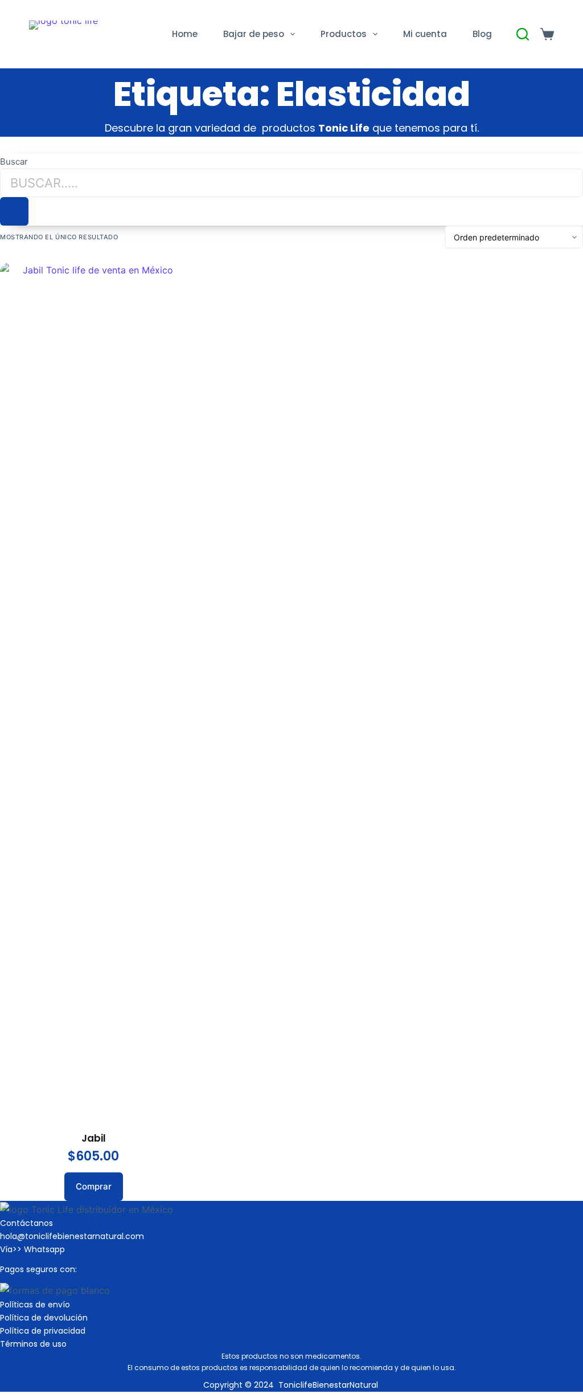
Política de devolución (44, 1317)
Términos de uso (33, 1344)
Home (185, 34)
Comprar (94, 1186)
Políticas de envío (35, 1304)
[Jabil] (93, 690)
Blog (482, 34)
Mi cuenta (425, 34)
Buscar (14, 161)
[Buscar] (14, 211)
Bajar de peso (253, 34)
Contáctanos (26, 1223)
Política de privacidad (42, 1330)
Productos (344, 34)
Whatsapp (44, 1249)
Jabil (93, 1138)
